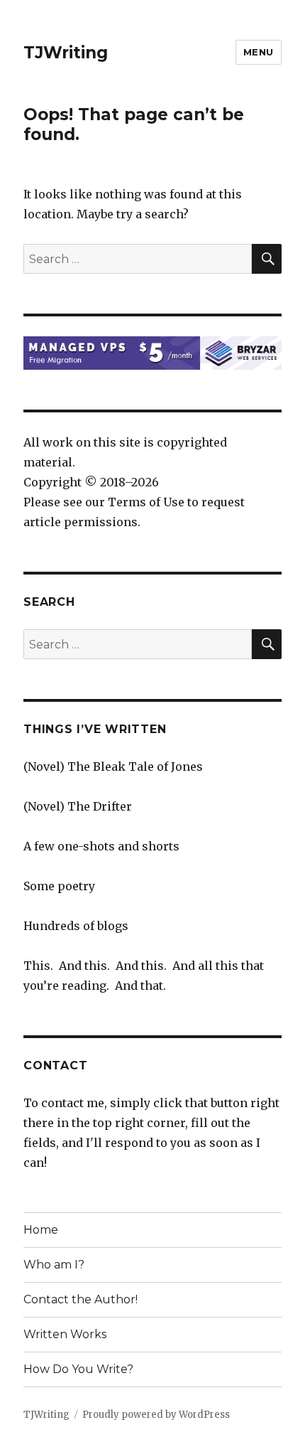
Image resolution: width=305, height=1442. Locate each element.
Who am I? (53, 1264)
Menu (258, 52)
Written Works (64, 1334)
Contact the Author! (80, 1299)
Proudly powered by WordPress (156, 1415)
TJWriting (65, 53)
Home (40, 1230)
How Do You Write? (78, 1369)
